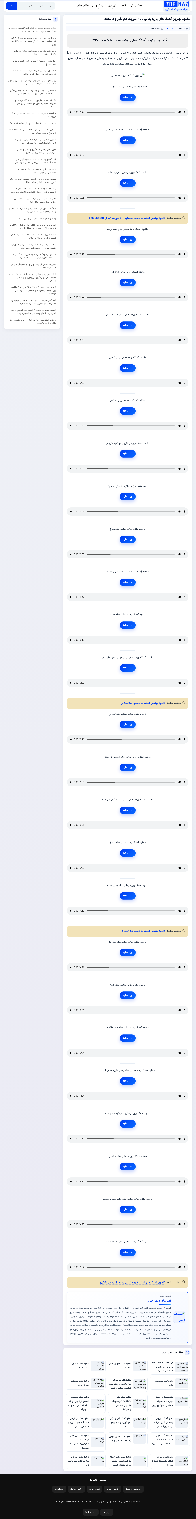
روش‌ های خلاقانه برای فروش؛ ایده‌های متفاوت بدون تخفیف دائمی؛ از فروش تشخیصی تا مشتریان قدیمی (33, 190)
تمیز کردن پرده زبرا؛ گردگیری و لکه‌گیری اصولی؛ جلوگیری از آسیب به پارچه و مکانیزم (36, 151)
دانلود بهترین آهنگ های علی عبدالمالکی (143, 703)
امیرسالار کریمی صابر (159, 1301)
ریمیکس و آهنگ (133, 1489)
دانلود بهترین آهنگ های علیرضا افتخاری (143, 931)
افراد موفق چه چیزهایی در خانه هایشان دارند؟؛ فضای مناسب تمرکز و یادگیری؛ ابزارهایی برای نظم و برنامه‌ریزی (32, 277)
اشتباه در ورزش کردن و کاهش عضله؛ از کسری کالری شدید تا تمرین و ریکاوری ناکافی (33, 236)
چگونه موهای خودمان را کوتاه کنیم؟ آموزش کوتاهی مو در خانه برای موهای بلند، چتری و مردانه (32, 30)
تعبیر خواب (94, 1489)
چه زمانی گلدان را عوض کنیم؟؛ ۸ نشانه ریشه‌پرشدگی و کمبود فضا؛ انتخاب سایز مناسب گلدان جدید (32, 92)
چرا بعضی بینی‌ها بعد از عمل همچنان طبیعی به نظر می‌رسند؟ (33, 115)
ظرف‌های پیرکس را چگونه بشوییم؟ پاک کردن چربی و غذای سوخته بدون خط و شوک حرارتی (33, 72)
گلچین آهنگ (113, 1489)
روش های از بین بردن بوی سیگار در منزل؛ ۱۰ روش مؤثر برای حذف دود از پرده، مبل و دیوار (32, 82)
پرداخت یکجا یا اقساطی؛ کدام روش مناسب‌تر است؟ (33, 123)
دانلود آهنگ (169, 28)
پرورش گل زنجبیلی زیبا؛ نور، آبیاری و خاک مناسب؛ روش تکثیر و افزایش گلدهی (32, 321)
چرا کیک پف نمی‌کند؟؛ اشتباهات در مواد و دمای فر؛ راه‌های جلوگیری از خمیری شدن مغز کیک (33, 246)
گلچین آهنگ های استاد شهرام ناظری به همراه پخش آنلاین (132, 1282)
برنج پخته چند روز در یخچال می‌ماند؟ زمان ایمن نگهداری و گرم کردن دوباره (34, 53)
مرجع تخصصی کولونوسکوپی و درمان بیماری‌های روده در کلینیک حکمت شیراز (32, 266)
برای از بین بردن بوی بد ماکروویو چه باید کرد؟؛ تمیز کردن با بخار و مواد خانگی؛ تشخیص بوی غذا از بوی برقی (33, 41)
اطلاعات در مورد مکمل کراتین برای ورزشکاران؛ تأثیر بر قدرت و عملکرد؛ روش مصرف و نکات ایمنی (33, 226)
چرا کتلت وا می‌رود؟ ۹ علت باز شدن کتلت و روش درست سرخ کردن (34, 62)
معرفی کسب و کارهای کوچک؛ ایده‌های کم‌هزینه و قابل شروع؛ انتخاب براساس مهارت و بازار (32, 180)
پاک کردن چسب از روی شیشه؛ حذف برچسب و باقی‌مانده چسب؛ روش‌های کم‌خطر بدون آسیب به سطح (34, 103)
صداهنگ (59, 1489)
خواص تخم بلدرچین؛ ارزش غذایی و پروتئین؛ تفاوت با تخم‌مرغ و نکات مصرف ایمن (32, 131)
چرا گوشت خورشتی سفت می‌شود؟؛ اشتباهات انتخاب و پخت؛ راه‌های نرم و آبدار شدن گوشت (32, 210)
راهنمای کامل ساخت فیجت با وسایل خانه (37, 218)
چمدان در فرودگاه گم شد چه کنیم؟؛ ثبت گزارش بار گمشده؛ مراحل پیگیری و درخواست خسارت (34, 256)
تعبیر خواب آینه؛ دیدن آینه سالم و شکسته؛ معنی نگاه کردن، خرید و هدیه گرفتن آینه (33, 200)
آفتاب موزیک (76, 1489)
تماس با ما (90, 1512)
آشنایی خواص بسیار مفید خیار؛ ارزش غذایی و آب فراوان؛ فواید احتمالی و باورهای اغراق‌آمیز (35, 141)
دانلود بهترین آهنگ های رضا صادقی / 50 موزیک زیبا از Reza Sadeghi (126, 218)
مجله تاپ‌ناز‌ (176, 6)
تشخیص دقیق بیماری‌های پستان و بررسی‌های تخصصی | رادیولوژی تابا (36, 171)
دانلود (125, 97)
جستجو (11, 5)
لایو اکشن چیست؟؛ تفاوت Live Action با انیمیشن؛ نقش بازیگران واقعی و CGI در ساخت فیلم (33, 302)
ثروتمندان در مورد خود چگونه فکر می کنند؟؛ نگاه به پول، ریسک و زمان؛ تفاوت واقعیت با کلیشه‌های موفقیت (33, 290)
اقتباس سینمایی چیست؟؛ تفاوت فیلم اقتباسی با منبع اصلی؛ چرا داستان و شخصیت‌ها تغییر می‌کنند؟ (33, 312)
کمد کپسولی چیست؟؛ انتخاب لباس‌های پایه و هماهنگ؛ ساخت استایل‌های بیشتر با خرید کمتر (35, 161)
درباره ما (107, 1512)
